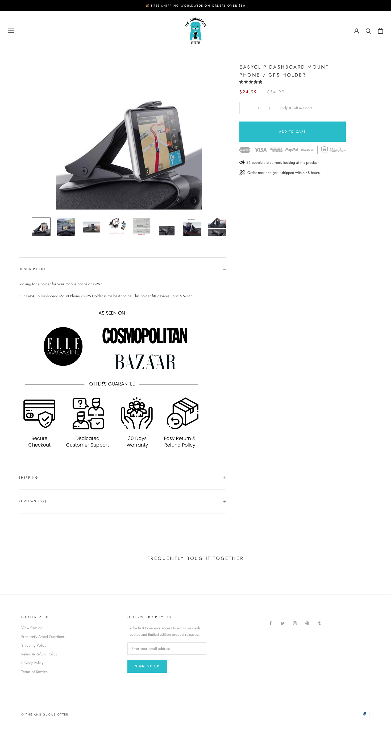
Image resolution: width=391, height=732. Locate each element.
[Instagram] (295, 623)
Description (32, 269)
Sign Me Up (147, 666)
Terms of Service (34, 671)
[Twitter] (283, 623)
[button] (251, 82)
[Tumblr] (319, 623)
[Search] (368, 31)
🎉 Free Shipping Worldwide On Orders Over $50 (195, 5)
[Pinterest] (307, 623)
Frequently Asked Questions (43, 636)
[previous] (179, 201)
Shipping (28, 477)
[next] (194, 201)
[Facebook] (270, 623)
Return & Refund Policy (39, 654)
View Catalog (32, 627)
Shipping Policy (33, 645)
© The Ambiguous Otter (44, 714)
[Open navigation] (11, 30)
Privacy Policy (32, 663)
